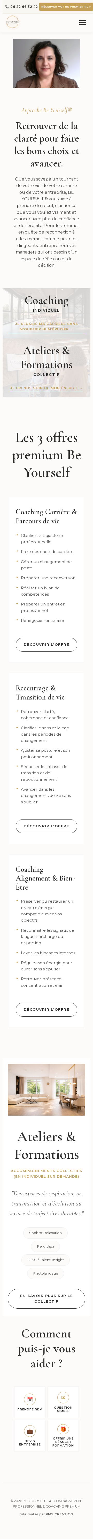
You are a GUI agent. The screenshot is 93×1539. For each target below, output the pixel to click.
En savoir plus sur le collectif (46, 1298)
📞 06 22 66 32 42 (21, 7)
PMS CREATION (59, 1514)
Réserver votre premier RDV (66, 6)
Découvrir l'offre (46, 644)
